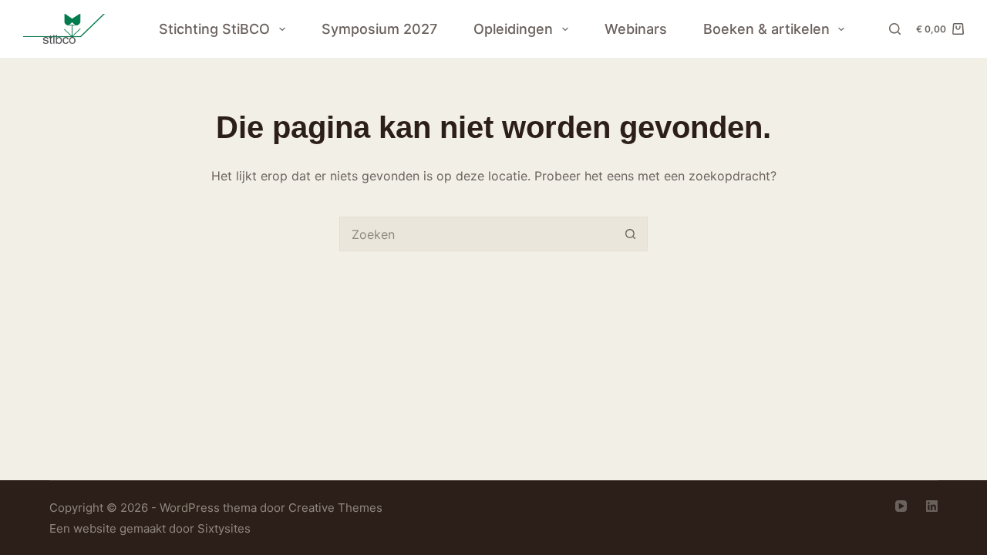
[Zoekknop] (630, 234)
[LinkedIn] (932, 506)
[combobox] (477, 234)
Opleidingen (513, 29)
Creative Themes (335, 507)
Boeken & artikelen (766, 29)
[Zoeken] (895, 29)
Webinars (636, 29)
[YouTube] (901, 506)
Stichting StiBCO (214, 29)
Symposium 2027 (379, 29)
